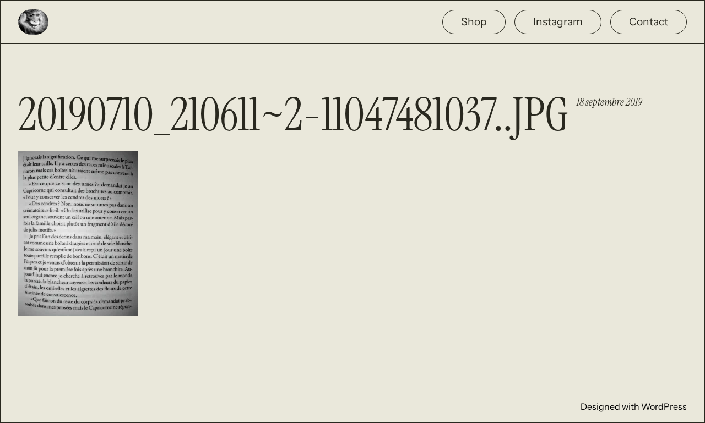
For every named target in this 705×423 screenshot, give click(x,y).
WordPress (664, 406)
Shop (474, 21)
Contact (648, 21)
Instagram (558, 21)
